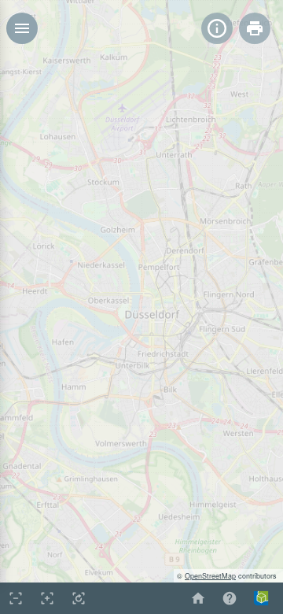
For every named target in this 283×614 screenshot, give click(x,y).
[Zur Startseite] (198, 598)
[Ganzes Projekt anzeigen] (78, 598)
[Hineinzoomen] (47, 598)
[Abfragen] (217, 28)
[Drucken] (254, 28)
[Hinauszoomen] (15, 598)
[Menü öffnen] (22, 28)
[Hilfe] (229, 598)
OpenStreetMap (210, 576)
